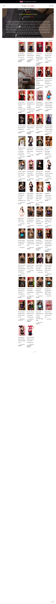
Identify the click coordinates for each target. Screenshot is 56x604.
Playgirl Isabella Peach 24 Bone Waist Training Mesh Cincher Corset (39, 197)
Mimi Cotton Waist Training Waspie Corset (31, 127)
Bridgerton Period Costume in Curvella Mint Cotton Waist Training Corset (21, 151)
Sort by (19, 40)
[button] (50, 6)
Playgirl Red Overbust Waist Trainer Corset (48, 195)
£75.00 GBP (49, 61)
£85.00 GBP (22, 156)
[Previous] (3, 1)
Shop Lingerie (26, 79)
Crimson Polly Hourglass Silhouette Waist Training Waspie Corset (39, 57)
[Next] (52, 1)
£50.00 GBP (31, 178)
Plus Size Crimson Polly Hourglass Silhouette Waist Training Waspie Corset (48, 244)
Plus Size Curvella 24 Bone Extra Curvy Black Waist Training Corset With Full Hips (21, 269)
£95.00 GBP (49, 199)
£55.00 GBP (40, 272)
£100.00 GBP (22, 178)
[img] (19, 61)
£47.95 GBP (49, 178)
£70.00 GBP (31, 155)
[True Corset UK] (28, 5)
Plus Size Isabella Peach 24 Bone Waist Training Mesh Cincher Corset (48, 269)
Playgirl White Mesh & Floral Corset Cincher (21, 220)
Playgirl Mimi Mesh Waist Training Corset (39, 127)
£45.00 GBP (40, 131)
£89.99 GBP (40, 87)
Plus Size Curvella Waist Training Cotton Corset (30, 267)
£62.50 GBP (22, 223)
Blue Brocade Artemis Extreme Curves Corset (30, 55)
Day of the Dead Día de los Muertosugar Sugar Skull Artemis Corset (48, 151)
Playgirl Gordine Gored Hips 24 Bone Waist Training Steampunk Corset (22, 197)
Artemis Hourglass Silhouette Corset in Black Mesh (22, 127)
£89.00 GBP (22, 111)
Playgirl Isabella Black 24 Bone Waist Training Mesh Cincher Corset (30, 197)
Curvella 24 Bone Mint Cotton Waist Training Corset (40, 149)
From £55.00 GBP (39, 203)
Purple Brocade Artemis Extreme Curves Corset (21, 55)
